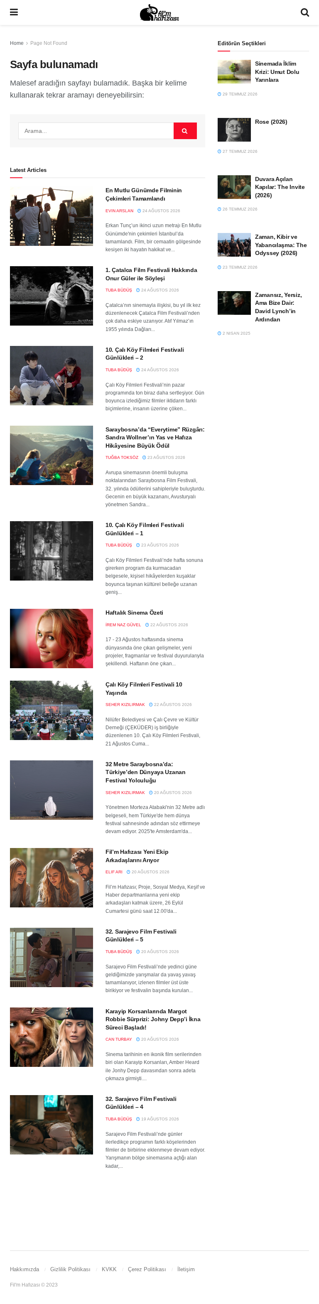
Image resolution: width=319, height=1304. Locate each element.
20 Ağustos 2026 (172, 792)
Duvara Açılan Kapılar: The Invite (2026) (280, 187)
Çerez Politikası (147, 1269)
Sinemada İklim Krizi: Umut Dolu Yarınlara (277, 71)
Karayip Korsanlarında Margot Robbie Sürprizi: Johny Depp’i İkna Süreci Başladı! (153, 1019)
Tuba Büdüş (119, 290)
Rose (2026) (271, 121)
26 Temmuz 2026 (239, 209)
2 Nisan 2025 (235, 333)
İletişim (186, 1269)
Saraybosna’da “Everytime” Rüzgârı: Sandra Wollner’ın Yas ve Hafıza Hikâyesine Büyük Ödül (155, 437)
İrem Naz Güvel (123, 625)
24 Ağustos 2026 (160, 210)
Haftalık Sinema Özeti (134, 612)
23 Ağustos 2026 (165, 457)
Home (17, 43)
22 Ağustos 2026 (168, 625)
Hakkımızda (24, 1269)
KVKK (109, 1269)
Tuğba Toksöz (122, 457)
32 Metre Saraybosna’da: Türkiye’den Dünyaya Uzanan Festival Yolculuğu (146, 772)
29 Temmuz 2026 (239, 94)
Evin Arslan (119, 210)
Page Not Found (48, 43)
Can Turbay (119, 1039)
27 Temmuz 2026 (239, 151)
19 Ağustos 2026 (159, 1119)
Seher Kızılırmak (125, 704)
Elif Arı (114, 872)
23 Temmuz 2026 (239, 267)
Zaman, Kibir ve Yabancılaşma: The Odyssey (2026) (281, 244)
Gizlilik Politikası (70, 1269)
